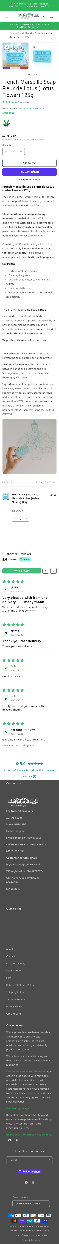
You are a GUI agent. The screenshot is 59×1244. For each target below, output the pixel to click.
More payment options (29, 179)
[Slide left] (22, 74)
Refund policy (26, 1230)
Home (12, 33)
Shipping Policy (15, 992)
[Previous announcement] (5, 5)
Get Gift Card (13, 1013)
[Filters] (45, 571)
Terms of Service (15, 999)
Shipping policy (40, 1235)
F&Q (8, 977)
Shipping (22, 140)
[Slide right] (36, 74)
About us (11, 948)
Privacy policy (42, 1230)
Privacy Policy (14, 1006)
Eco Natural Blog (15, 963)
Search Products (15, 970)
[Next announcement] (53, 5)
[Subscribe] (49, 1160)
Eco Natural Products (27, 1226)
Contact (10, 955)
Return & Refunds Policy (20, 984)
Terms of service (22, 1235)
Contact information (31, 1240)
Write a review (21, 571)
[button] (6, 16)
